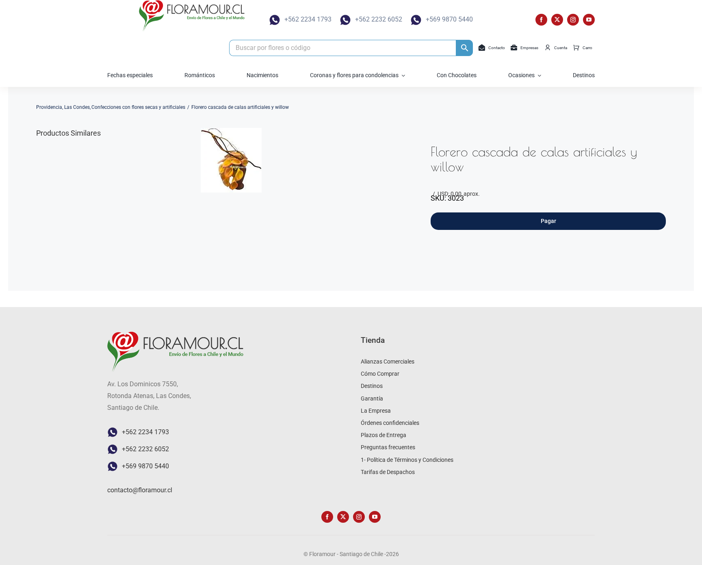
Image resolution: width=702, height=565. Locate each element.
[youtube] (589, 20)
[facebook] (541, 20)
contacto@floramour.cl (139, 490)
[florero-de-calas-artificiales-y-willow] (231, 160)
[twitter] (557, 20)
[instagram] (573, 20)
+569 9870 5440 (449, 19)
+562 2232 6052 (378, 19)
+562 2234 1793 (308, 19)
